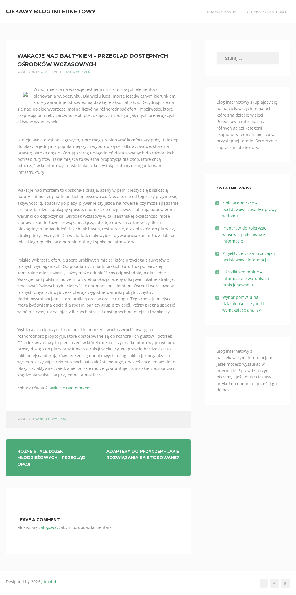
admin (46, 72)
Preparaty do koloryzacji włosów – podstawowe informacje (245, 234)
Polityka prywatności (265, 12)
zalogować (49, 527)
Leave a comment (77, 72)
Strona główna (221, 12)
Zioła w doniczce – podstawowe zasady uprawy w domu (249, 209)
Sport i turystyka (50, 419)
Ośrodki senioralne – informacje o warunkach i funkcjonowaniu (246, 278)
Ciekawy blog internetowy (51, 11)
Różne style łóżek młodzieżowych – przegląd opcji (51, 458)
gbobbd (48, 581)
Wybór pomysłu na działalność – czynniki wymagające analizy (243, 303)
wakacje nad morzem (70, 388)
